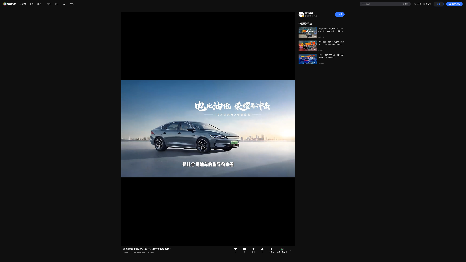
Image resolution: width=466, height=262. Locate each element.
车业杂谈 (309, 13)
